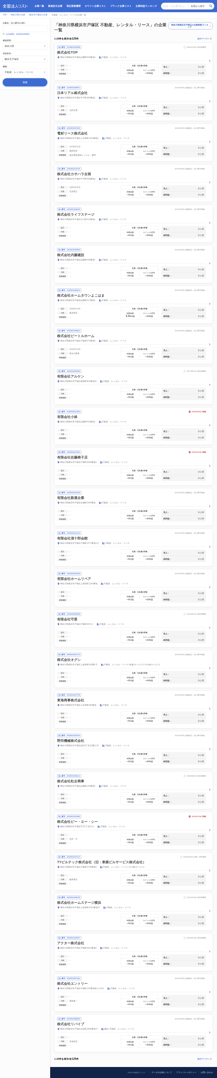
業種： (6, 66)
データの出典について (162, 1072)
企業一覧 (39, 6)
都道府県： (8, 40)
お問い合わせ (207, 1072)
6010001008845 (22, 34)
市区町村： (8, 53)
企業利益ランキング (146, 6)
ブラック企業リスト (121, 6)
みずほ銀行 (10, 34)
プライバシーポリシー (186, 1072)
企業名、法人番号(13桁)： (15, 23)
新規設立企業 (55, 6)
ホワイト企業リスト (95, 6)
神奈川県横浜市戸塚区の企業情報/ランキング (189, 26)
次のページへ (203, 38)
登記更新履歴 (73, 6)
